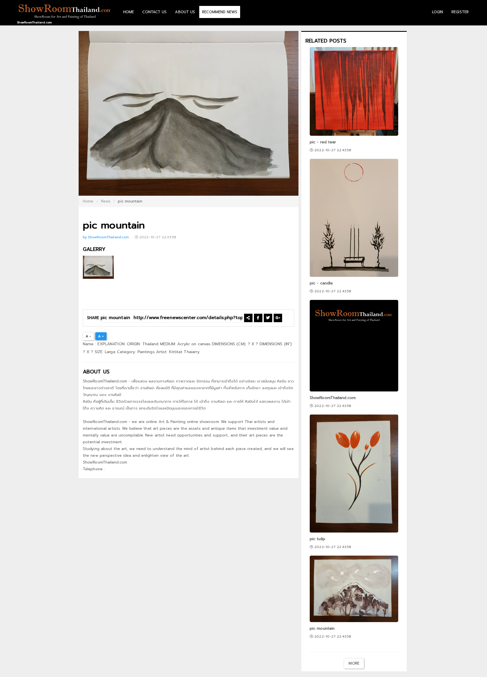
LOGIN (437, 12)
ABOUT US (185, 12)
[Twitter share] (268, 317)
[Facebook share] (258, 317)
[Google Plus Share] (278, 317)
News (105, 201)
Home (88, 201)
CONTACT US (154, 12)
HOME (128, 12)
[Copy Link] (248, 317)
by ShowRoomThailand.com (106, 237)
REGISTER (460, 12)
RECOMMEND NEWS (219, 12)
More (354, 663)
